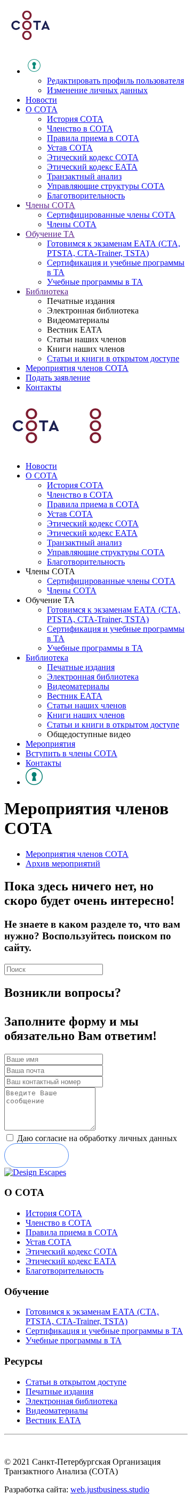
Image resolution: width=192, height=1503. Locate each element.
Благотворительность (86, 195)
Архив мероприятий (63, 863)
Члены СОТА (50, 205)
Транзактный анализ (84, 176)
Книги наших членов (86, 715)
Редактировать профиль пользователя (115, 80)
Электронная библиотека (93, 676)
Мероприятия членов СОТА (77, 368)
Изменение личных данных (97, 90)
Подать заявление (58, 377)
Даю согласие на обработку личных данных (97, 1138)
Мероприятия (50, 743)
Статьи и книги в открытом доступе (113, 358)
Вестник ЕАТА (74, 695)
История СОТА (75, 118)
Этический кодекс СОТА (93, 157)
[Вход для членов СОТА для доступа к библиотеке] (34, 782)
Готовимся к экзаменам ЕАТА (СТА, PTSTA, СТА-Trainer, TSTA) (113, 248)
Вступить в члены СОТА (71, 753)
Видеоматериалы (78, 686)
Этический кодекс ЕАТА (92, 166)
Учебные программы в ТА (95, 281)
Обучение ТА (50, 233)
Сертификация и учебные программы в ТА (104, 1330)
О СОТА (42, 109)
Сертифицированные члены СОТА (111, 214)
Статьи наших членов (86, 705)
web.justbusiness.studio (109, 1489)
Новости (41, 99)
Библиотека (47, 291)
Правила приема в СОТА (93, 138)
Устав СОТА (70, 147)
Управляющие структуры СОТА (106, 186)
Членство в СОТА (80, 128)
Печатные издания (81, 667)
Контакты (43, 387)
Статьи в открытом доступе (76, 1381)
